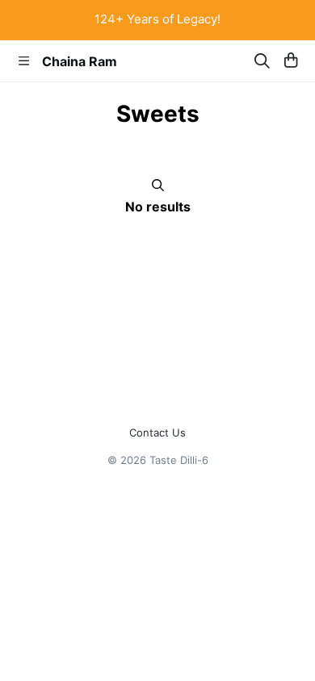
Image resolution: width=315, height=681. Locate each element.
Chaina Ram (79, 61)
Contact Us (157, 433)
